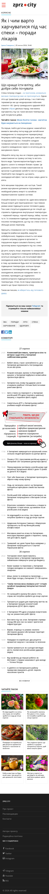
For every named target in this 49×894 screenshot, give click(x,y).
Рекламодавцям (10, 813)
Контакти (7, 818)
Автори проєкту (10, 831)
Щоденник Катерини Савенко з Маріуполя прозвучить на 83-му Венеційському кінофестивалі (26, 525)
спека (35, 322)
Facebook (9, 848)
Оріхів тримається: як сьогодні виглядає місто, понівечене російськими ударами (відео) (25, 650)
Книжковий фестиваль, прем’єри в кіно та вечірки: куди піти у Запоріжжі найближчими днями (26, 354)
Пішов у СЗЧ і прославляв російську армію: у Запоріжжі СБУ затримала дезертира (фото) (27, 460)
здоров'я (24, 325)
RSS (7, 880)
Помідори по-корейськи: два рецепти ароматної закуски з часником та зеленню (26, 641)
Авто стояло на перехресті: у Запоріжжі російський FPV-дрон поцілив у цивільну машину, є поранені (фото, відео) (25, 395)
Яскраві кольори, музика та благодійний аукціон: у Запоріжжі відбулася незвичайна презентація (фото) (26, 375)
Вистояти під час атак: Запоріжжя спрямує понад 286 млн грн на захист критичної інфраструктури (26, 622)
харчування (9, 325)
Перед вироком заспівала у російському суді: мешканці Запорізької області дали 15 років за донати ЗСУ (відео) (27, 469)
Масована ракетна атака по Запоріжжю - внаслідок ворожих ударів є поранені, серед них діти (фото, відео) (27, 535)
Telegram (36, 306)
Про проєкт (8, 809)
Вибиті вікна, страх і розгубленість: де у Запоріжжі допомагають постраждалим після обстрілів (25, 365)
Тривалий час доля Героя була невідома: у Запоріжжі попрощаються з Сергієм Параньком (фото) (26, 545)
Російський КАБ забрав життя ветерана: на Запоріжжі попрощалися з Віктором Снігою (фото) (26, 497)
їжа (5, 322)
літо (25, 322)
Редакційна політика (12, 836)
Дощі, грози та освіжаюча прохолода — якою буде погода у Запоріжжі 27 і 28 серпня (27, 577)
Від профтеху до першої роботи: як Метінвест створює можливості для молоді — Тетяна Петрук (26, 660)
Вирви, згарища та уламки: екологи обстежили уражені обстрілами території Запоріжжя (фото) (25, 632)
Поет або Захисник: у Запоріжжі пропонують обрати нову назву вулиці (27, 478)
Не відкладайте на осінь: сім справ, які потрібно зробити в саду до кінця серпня (25, 516)
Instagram (9, 858)
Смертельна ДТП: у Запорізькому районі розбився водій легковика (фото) (25, 404)
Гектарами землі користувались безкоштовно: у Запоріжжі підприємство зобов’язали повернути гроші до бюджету (26, 558)
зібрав (12, 108)
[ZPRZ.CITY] (25, 5)
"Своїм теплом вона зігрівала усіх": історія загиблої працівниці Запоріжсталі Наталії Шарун (27, 586)
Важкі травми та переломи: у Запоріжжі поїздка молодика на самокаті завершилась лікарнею (27, 568)
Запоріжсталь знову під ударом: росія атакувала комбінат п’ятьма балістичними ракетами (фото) (26, 385)
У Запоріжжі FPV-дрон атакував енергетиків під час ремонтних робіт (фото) (27, 613)
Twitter (8, 853)
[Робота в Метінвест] (24, 429)
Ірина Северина (7, 45)
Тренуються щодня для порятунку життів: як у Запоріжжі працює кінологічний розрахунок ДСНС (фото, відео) (27, 604)
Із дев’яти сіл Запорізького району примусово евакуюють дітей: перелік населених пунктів (24, 670)
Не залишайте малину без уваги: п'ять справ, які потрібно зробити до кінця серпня (27, 595)
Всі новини (24, 681)
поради (15, 322)
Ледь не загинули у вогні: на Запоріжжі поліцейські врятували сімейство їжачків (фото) (25, 487)
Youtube (9, 875)
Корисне (6, 12)
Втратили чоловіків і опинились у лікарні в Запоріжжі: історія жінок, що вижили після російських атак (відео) (26, 507)
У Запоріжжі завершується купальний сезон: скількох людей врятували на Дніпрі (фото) (27, 452)
